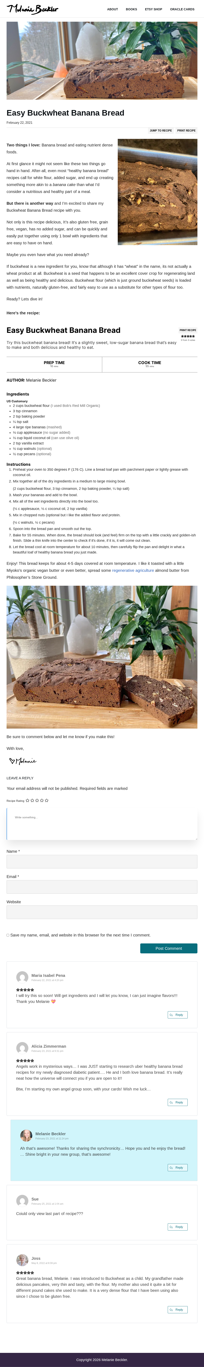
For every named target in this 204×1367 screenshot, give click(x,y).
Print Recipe (186, 130)
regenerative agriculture (133, 570)
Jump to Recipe (161, 130)
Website (14, 902)
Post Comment (169, 948)
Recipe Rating (15, 800)
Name (13, 851)
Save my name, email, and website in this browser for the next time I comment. (80, 935)
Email (13, 876)
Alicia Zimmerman (48, 1046)
